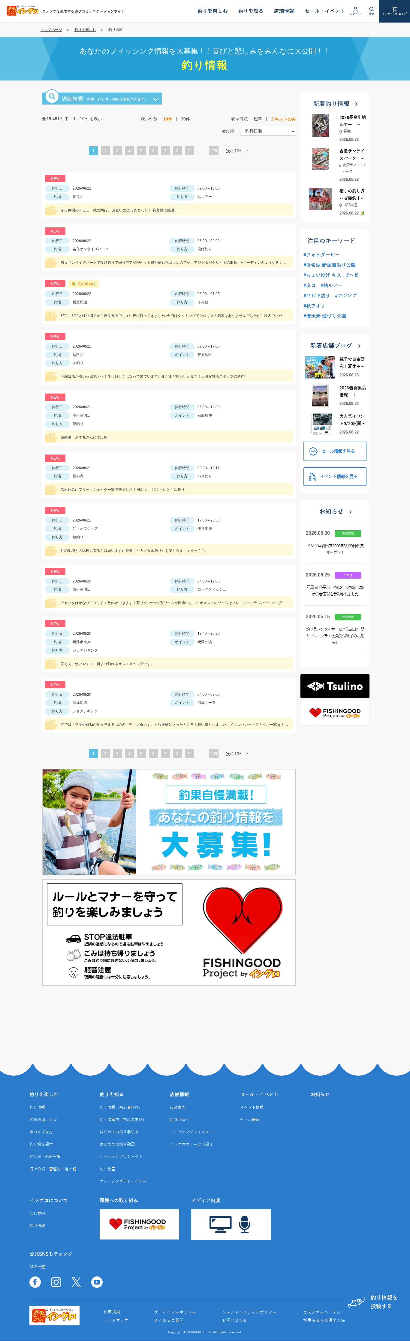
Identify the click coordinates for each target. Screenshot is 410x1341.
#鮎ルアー (331, 285)
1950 (214, 150)
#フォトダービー (321, 255)
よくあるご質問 (169, 1320)
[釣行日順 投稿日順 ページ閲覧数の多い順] (268, 131)
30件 (185, 119)
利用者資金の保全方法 (324, 1320)
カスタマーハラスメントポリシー (334, 1312)
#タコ (309, 285)
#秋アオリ (314, 306)
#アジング (346, 296)
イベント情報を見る (338, 476)
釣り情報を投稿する (384, 1302)
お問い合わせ (234, 1320)
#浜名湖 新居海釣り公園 (329, 265)
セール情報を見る (338, 451)
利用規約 (112, 1312)
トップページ (51, 30)
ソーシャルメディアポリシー (249, 1312)
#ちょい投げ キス (322, 275)
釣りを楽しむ (85, 30)
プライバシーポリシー (175, 1312)
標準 (258, 119)
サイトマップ (116, 1320)
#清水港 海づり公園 (324, 316)
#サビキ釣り (316, 296)
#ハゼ (352, 275)
